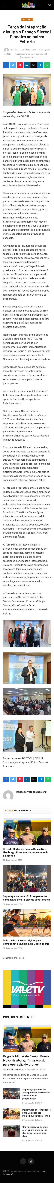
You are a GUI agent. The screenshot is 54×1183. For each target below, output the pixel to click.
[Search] (49, 5)
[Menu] (5, 5)
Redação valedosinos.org (25, 50)
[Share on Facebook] (6, 65)
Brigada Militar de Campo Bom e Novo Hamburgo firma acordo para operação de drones (25, 852)
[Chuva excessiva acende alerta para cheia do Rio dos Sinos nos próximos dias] (11, 1131)
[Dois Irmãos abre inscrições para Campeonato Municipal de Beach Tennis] (27, 923)
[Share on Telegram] (40, 65)
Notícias (27, 19)
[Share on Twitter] (13, 65)
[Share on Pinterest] (20, 65)
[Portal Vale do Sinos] (28, 5)
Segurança (10, 1050)
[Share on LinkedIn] (27, 65)
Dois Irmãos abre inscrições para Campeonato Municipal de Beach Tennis (36, 1113)
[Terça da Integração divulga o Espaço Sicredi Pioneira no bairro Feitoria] (27, 89)
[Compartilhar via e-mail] (33, 65)
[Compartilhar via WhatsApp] (47, 65)
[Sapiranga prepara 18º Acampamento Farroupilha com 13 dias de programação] (27, 878)
